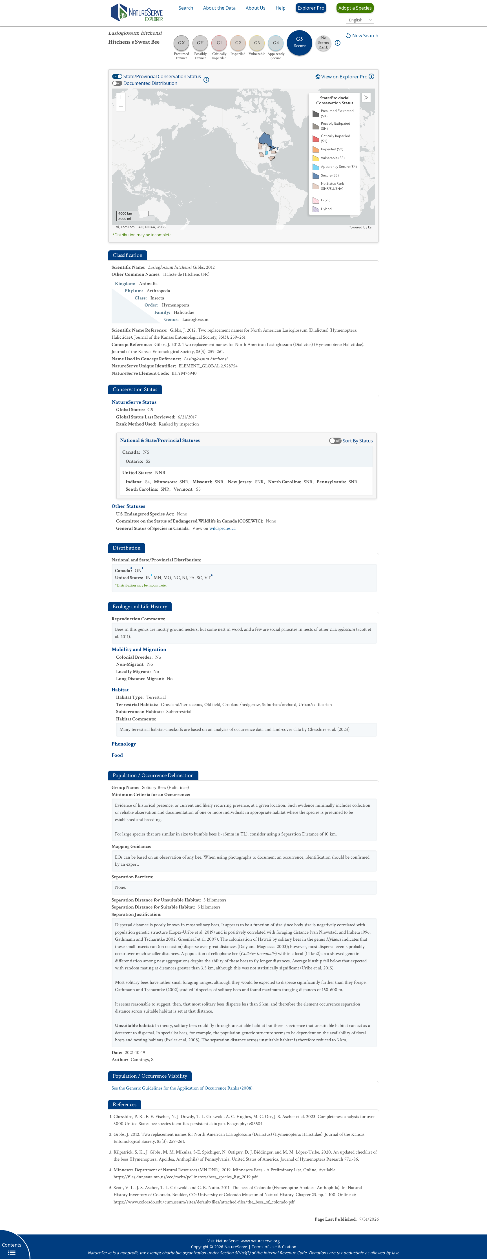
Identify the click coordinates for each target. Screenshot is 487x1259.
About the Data (219, 8)
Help (280, 8)
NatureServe (235, 1246)
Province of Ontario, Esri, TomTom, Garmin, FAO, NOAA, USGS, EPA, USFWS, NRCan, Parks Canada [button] (190, 227)
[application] (243, 159)
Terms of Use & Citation (274, 1246)
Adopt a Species (355, 8)
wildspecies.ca (222, 528)
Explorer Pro (311, 8)
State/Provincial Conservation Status (162, 76)
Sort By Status (358, 441)
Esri (370, 227)
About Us (255, 8)
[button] (120, 97)
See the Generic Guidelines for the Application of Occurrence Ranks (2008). (183, 1088)
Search (186, 8)
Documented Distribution (150, 83)
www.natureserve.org (260, 1240)
